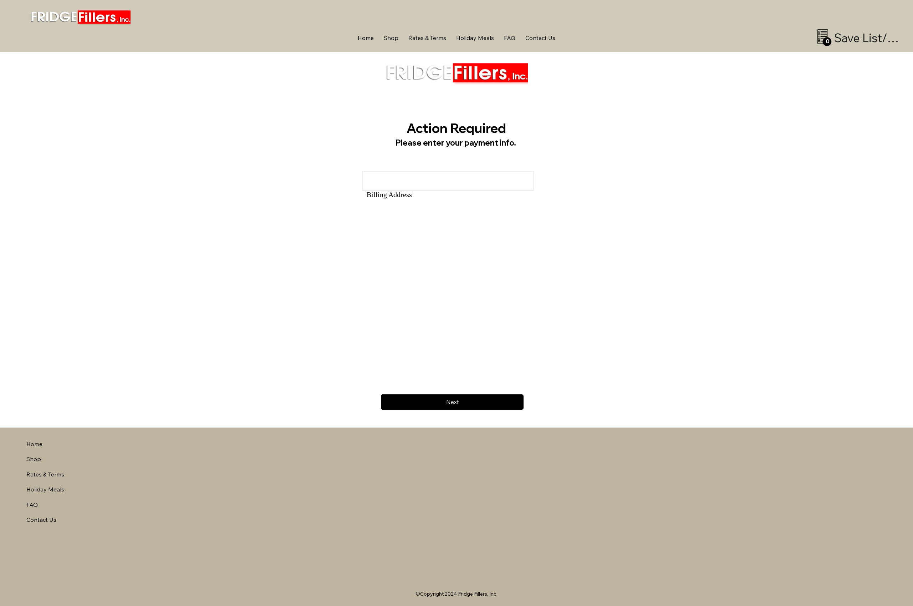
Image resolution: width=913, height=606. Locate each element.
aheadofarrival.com (568, 603)
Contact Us (41, 519)
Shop (33, 459)
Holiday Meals (45, 489)
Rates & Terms (45, 474)
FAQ (32, 504)
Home (34, 444)
